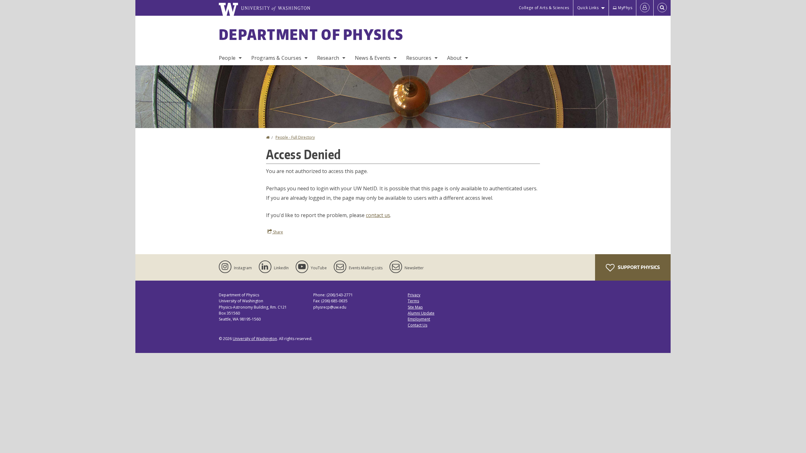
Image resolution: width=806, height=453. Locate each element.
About (454, 57)
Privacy (414, 295)
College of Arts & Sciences (544, 7)
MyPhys (625, 7)
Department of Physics (311, 34)
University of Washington (255, 338)
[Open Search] (662, 8)
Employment (419, 319)
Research (328, 57)
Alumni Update (421, 313)
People (227, 57)
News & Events (372, 57)
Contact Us (417, 325)
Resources (418, 57)
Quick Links (588, 7)
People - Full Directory (295, 137)
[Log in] (644, 8)
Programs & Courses (276, 57)
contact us (378, 215)
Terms (413, 301)
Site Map (415, 307)
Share (277, 232)
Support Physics (638, 267)
